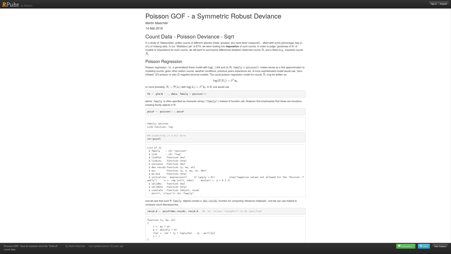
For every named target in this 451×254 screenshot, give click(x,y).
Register (443, 4)
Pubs (10, 4)
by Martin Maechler (75, 246)
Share (425, 246)
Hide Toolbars (440, 246)
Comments (407, 246)
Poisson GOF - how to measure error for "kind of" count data (31, 248)
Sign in (434, 4)
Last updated (106, 246)
